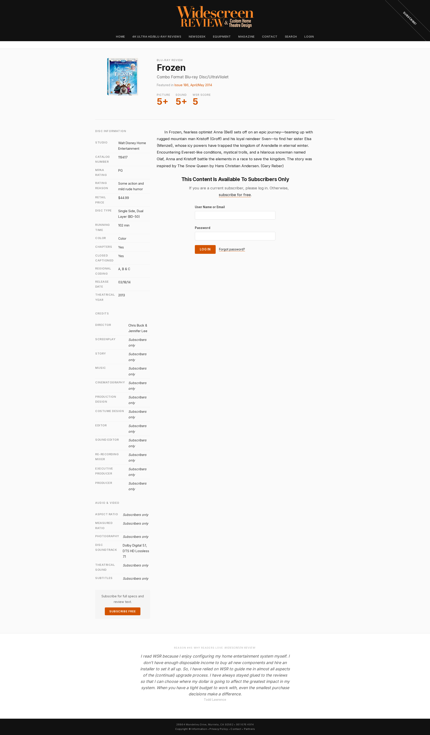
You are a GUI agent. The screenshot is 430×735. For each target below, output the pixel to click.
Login (309, 36)
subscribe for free (235, 194)
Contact (269, 36)
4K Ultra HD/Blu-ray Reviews (156, 36)
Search (291, 36)
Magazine (246, 36)
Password (202, 228)
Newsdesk (197, 36)
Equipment (222, 36)
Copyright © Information (191, 729)
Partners (249, 729)
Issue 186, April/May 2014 (193, 85)
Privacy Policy (218, 729)
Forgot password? (232, 249)
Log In (205, 249)
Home (120, 36)
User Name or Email (210, 207)
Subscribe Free (122, 611)
